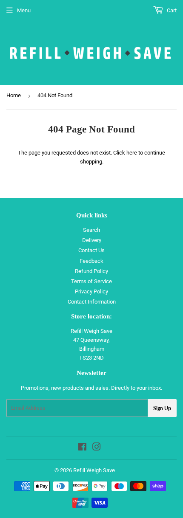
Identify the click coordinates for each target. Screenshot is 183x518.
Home (13, 95)
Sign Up (162, 408)
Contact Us (91, 250)
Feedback (91, 261)
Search (91, 230)
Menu (24, 10)
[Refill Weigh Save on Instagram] (96, 448)
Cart (171, 10)
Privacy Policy (91, 291)
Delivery (91, 240)
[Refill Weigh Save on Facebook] (82, 448)
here (131, 152)
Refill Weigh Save (94, 470)
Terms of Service (91, 281)
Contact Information (92, 301)
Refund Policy (91, 271)
